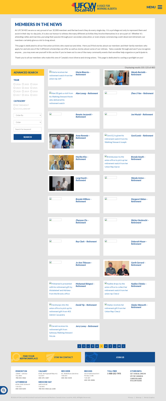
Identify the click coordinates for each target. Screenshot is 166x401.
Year (16, 80)
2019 (26, 91)
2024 (35, 84)
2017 (18, 95)
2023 (18, 88)
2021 (35, 88)
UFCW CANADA (136, 376)
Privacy (130, 397)
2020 (18, 91)
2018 (35, 91)
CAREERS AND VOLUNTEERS (136, 380)
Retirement (22, 105)
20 (119, 346)
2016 (26, 95)
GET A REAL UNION (138, 374)
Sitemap (138, 397)
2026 (18, 84)
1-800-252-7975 (114, 373)
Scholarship (23, 108)
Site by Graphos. (149, 397)
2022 (26, 88)
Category (19, 101)
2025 (26, 84)
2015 (35, 95)
